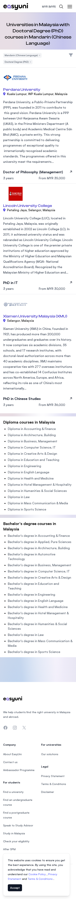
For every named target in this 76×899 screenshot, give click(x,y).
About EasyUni (12, 754)
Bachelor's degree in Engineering (31, 594)
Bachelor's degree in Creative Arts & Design (39, 577)
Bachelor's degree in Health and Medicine (38, 607)
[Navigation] (70, 6)
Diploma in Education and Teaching (33, 460)
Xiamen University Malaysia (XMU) (35, 316)
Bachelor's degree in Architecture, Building (39, 548)
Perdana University (21, 89)
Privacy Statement (53, 776)
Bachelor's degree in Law (26, 635)
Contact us (10, 762)
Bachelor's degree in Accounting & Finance (39, 536)
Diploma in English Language (28, 472)
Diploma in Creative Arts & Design (32, 454)
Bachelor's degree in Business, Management (39, 565)
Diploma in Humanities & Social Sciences (37, 491)
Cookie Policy (37, 874)
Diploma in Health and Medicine (31, 478)
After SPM (9, 849)
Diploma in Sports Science (27, 509)
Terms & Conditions (40, 878)
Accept (15, 887)
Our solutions (49, 754)
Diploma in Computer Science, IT (32, 447)
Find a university (13, 791)
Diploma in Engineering (24, 466)
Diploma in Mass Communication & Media (38, 503)
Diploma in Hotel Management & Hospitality (40, 484)
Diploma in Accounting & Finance (32, 429)
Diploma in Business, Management (32, 441)
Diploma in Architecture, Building (32, 435)
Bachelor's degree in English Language (35, 601)
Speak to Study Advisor (18, 825)
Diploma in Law (19, 497)
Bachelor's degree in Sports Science (34, 652)
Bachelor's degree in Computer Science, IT (39, 571)
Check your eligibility (16, 841)
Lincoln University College (27, 205)
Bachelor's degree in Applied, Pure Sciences (39, 542)
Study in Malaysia (14, 833)
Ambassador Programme (18, 770)
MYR (49, 6)
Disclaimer (47, 791)
